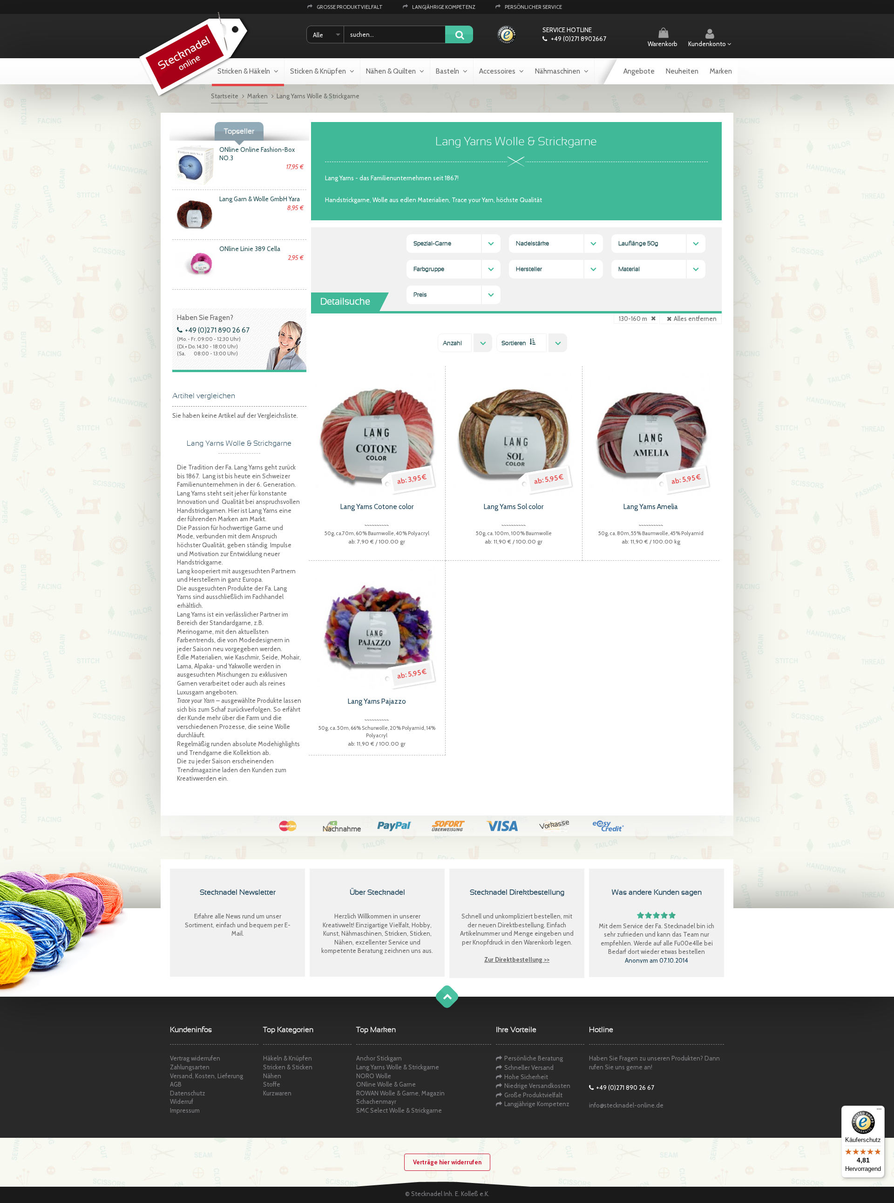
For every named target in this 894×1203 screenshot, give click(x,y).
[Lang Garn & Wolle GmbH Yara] (195, 214)
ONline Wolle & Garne (386, 1084)
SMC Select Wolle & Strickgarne (399, 1110)
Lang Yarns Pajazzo (377, 701)
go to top (438, 1006)
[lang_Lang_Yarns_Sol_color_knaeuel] (514, 433)
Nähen (272, 1076)
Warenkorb (662, 44)
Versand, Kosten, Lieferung (206, 1076)
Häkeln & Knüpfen (287, 1058)
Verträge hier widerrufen (447, 1162)
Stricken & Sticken (287, 1067)
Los (459, 35)
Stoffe (271, 1084)
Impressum (185, 1110)
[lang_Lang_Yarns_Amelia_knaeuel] (651, 433)
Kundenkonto (707, 44)
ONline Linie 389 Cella (249, 248)
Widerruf (181, 1101)
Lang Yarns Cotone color (376, 507)
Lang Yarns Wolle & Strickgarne (397, 1067)
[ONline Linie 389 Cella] (195, 263)
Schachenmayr (376, 1101)
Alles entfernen (695, 318)
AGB (176, 1084)
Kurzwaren (277, 1093)
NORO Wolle (373, 1076)
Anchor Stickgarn (379, 1058)
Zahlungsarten (190, 1067)
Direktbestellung (521, 925)
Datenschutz (187, 1093)
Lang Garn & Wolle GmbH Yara (259, 199)
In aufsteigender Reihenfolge (532, 342)
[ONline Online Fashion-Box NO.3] (195, 164)
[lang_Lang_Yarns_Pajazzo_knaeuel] (377, 628)
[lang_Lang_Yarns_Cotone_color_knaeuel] (377, 433)
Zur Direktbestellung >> (516, 959)
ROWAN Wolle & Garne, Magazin (400, 1093)
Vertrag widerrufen (195, 1058)
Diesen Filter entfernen (653, 317)
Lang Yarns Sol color (513, 507)
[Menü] (879, 1111)
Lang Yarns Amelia (650, 507)
